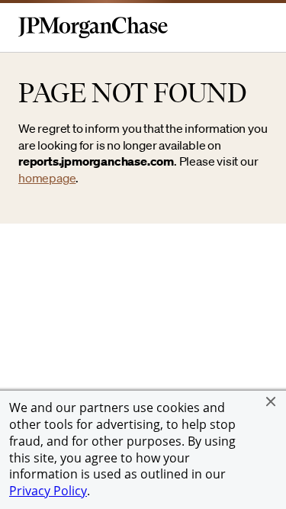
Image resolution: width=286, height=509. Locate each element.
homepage (47, 177)
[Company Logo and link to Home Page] (93, 35)
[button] (271, 401)
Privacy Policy (48, 490)
